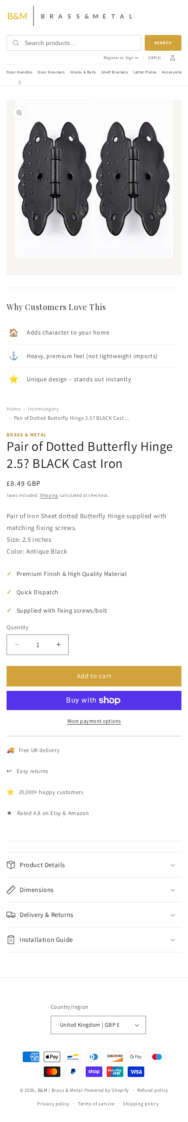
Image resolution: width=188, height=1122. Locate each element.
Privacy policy (53, 1104)
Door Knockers (51, 72)
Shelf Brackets (114, 72)
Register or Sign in (121, 58)
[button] (94, 865)
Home (14, 408)
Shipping (49, 495)
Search (163, 43)
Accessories (173, 72)
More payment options (94, 721)
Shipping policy (141, 1104)
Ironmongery (43, 408)
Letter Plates (145, 72)
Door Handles (19, 72)
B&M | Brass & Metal (60, 1090)
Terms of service (96, 1104)
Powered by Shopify (106, 1090)
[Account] (172, 57)
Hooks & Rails (83, 72)
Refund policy (152, 1090)
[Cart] (19, 82)
